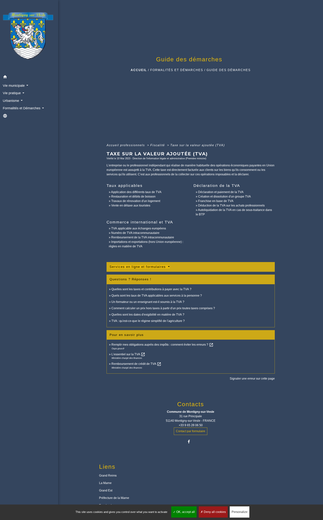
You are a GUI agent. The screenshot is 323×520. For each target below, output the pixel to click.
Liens (107, 466)
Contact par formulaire (190, 431)
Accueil (139, 70)
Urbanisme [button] (11, 101)
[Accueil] (29, 36)
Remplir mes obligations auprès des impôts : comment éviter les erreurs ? (162, 344)
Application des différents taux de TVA (136, 192)
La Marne (105, 483)
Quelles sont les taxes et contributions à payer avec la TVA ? (151, 289)
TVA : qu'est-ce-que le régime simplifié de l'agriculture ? (148, 320)
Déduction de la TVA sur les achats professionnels (231, 205)
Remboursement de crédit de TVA (136, 363)
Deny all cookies (214, 511)
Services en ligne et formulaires (138, 267)
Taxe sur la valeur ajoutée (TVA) (197, 145)
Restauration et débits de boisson (133, 196)
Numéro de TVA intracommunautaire (135, 232)
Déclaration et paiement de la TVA (221, 192)
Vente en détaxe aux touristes (130, 205)
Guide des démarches (229, 70)
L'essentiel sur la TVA (128, 354)
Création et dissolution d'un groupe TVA (224, 196)
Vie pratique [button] (12, 93)
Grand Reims (108, 475)
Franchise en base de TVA (215, 201)
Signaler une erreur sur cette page (252, 378)
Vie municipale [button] (14, 85)
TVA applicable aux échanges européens (138, 228)
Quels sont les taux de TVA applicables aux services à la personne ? (156, 295)
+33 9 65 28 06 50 (191, 425)
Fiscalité (158, 145)
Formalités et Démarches (176, 70)
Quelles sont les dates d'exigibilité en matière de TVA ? (147, 314)
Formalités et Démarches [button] (22, 108)
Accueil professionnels (126, 145)
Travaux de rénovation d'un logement (135, 201)
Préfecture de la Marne (114, 497)
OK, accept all (185, 511)
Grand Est (105, 490)
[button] (29, 77)
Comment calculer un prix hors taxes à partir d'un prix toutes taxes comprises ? (163, 308)
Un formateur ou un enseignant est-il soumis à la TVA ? (147, 301)
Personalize (239, 511)
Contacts (190, 404)
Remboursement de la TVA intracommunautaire (142, 237)
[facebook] (190, 441)
